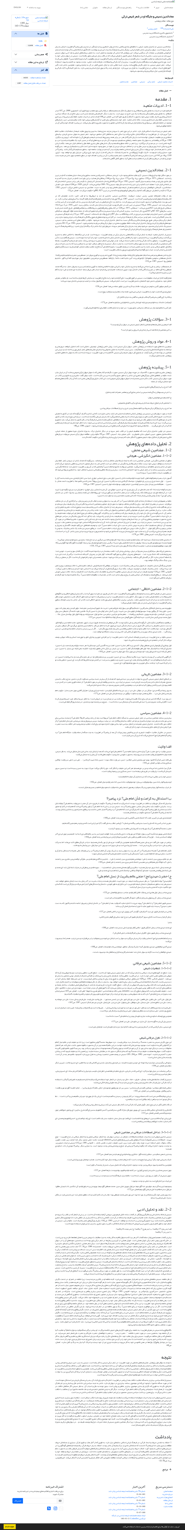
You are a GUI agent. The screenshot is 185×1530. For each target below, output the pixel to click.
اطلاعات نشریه (143, 7)
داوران (95, 7)
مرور (157, 7)
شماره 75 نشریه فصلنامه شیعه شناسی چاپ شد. (126, 1509)
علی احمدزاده (168, 29)
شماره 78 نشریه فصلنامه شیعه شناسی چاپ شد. (126, 1491)
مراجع (165, 1469)
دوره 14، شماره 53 (22, 18)
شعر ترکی (151, 82)
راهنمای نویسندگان (123, 7)
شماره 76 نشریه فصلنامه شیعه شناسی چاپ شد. (126, 1503)
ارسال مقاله (107, 7)
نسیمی (142, 82)
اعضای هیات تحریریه (165, 1497)
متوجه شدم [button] (9, 1526)
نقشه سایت (168, 1506)
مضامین (134, 82)
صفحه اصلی (168, 7)
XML (40, 41)
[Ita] (61, 1509)
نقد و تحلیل (124, 82)
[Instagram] (55, 1509)
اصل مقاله (163, 91)
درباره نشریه (167, 1494)
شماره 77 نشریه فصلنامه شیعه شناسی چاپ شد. (126, 1497)
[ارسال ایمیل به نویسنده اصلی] (162, 28)
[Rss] (49, 1509)
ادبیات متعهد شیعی (165, 82)
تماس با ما (84, 7)
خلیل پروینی (152, 29)
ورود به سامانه (34, 7)
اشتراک (17, 1501)
